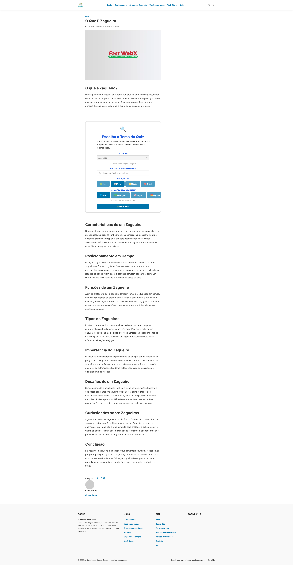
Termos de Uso (162, 528)
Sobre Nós (160, 524)
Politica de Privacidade (166, 532)
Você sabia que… (157, 5)
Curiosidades (121, 5)
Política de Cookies (164, 537)
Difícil (148, 184)
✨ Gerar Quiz (123, 206)
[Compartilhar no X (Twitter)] (104, 478)
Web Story (172, 5)
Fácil (103, 184)
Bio (157, 545)
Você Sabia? (129, 541)
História (127, 532)
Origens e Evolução (138, 5)
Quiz (181, 5)
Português (120, 195)
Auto (103, 195)
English (138, 195)
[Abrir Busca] (209, 5)
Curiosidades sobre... (133, 528)
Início (109, 5)
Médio (133, 184)
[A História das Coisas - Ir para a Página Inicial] (81, 5)
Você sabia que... (131, 524)
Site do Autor (91, 495)
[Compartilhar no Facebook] (101, 478)
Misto (117, 184)
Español (155, 195)
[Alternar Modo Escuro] (213, 5)
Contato (159, 541)
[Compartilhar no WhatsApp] (98, 478)
